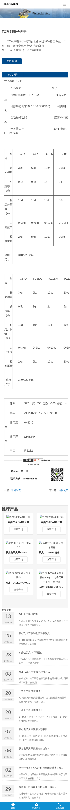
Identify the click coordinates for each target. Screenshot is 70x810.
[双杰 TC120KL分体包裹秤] (51, 545)
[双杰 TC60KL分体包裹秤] (18, 575)
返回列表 (16, 490)
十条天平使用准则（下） (32, 691)
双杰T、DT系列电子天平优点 (34, 633)
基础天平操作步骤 (28, 614)
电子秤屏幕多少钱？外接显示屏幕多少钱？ (41, 767)
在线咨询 (12, 61)
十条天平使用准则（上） (32, 710)
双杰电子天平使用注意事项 (33, 729)
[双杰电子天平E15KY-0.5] (18, 545)
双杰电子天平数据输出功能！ (34, 748)
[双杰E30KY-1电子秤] (18, 517)
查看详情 (18, 529)
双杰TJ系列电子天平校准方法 (34, 671)
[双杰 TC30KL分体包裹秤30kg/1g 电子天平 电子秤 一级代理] (51, 577)
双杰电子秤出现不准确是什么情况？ (38, 787)
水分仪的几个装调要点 (30, 652)
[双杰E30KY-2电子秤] (52, 517)
